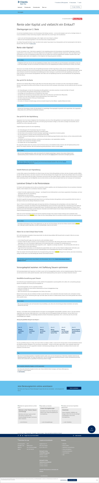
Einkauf (52, 154)
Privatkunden (28, 433)
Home (24, 433)
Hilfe (63, 454)
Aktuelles (64, 443)
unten (61, 146)
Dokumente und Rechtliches (68, 447)
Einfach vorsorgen (40, 433)
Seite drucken (78, 435)
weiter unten (33, 43)
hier (50, 358)
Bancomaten (73, 2)
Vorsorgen (20, 12)
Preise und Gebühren (66, 449)
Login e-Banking (76, 7)
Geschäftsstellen (44, 475)
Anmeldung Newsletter (67, 451)
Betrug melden (65, 445)
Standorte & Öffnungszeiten (62, 2)
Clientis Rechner (65, 453)
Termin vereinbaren (74, 388)
